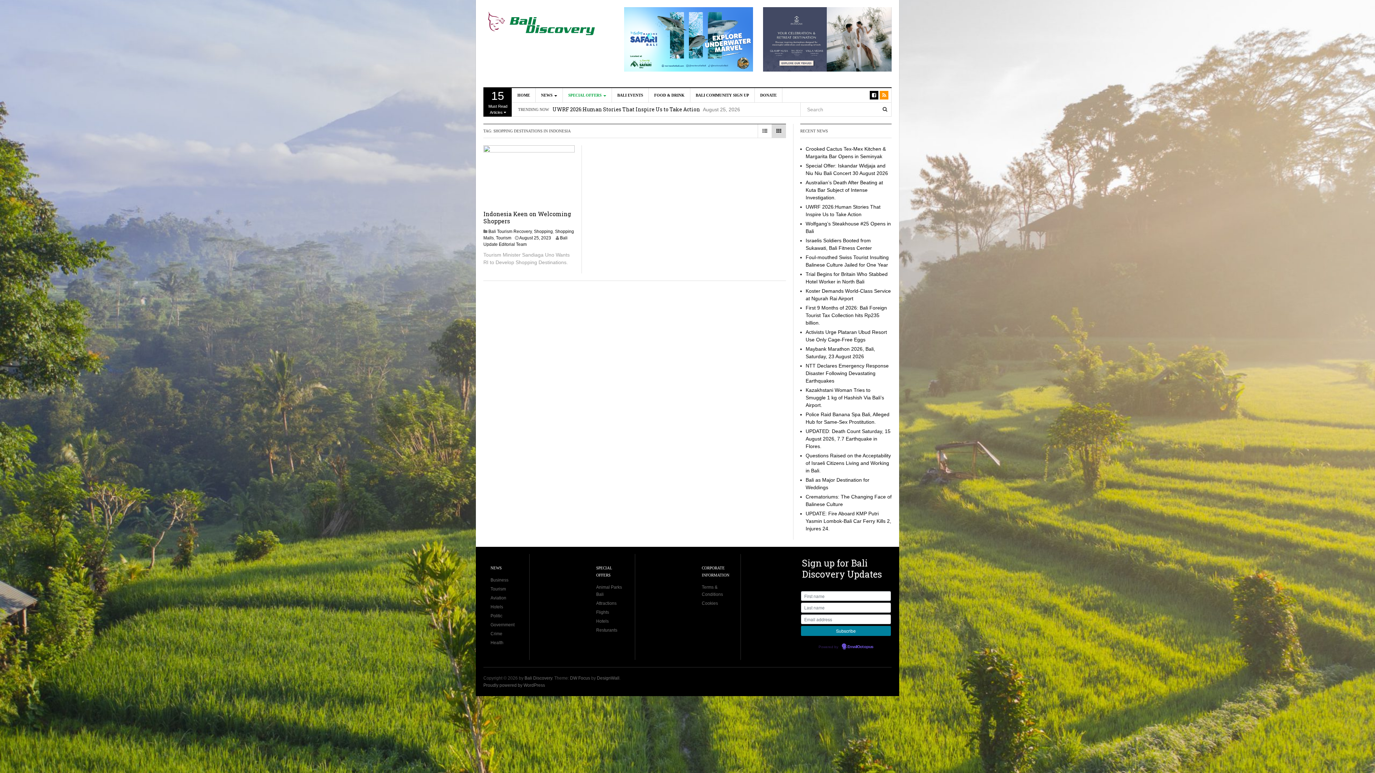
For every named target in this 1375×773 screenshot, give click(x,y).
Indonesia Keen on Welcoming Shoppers (527, 217)
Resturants (606, 630)
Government (503, 624)
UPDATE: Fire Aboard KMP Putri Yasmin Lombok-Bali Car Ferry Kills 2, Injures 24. (848, 521)
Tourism (503, 237)
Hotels (497, 606)
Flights (602, 612)
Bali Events (630, 95)
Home (523, 95)
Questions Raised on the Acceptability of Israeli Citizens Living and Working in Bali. (848, 463)
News (547, 95)
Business (499, 580)
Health (497, 642)
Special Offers (585, 95)
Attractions (606, 603)
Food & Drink (669, 95)
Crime (496, 633)
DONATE (768, 95)
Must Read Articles (497, 102)
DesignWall (608, 678)
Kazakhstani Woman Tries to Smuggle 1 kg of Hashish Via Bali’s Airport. (845, 397)
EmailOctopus (860, 647)
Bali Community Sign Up (722, 95)
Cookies (710, 603)
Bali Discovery (538, 678)
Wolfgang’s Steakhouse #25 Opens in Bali (605, 109)
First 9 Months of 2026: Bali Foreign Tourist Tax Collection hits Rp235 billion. (846, 315)
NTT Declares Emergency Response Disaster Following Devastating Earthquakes (847, 373)
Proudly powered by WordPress (514, 685)
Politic (496, 615)
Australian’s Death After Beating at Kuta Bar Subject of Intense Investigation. (844, 190)
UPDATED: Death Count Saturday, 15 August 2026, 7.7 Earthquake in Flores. (848, 438)
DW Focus (580, 678)
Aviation (498, 598)
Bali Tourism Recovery (510, 231)
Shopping (543, 231)
